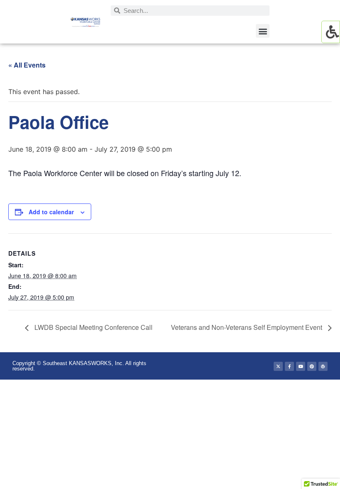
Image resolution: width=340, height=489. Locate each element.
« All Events (27, 65)
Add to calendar (51, 212)
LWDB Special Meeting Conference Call (93, 327)
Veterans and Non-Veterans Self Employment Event (247, 327)
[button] (263, 31)
